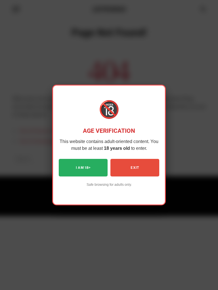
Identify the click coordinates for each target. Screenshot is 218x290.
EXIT (135, 168)
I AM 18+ (83, 168)
